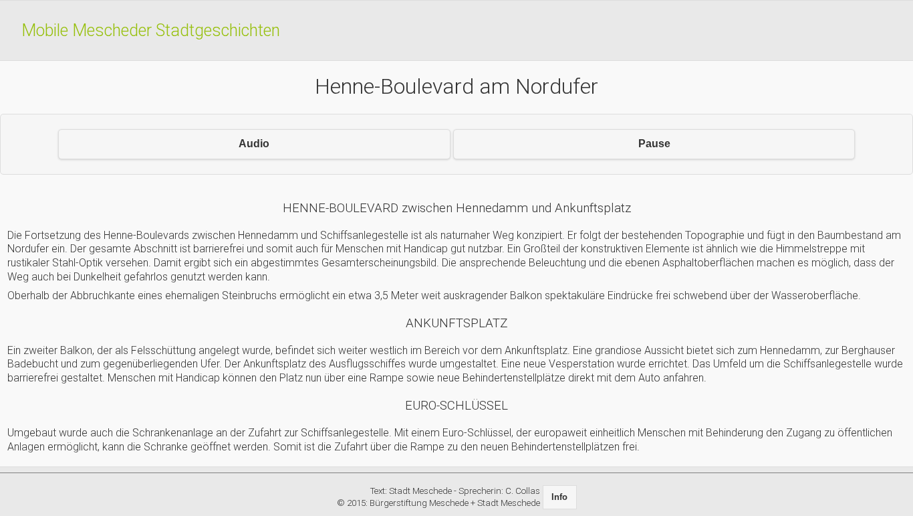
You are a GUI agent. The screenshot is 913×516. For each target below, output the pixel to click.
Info (559, 497)
